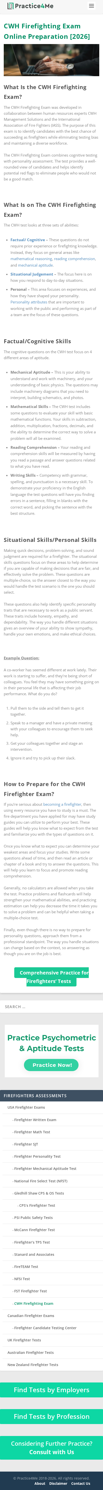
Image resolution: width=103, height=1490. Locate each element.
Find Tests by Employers (52, 1389)
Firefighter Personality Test (37, 1156)
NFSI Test (22, 1278)
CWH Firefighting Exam (33, 1303)
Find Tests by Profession (52, 1416)
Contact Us (80, 1483)
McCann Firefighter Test (34, 1229)
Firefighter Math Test (32, 1132)
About (39, 1483)
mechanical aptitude (35, 265)
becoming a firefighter (62, 804)
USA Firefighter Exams (26, 1107)
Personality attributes (28, 301)
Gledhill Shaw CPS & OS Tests (39, 1193)
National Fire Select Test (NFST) (40, 1181)
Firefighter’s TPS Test (32, 1242)
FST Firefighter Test (30, 1291)
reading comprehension (74, 258)
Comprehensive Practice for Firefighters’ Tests (54, 976)
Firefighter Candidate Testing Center (45, 1327)
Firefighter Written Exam (35, 1119)
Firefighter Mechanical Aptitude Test (45, 1168)
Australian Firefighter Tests (31, 1352)
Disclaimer (58, 1483)
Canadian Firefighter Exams (31, 1315)
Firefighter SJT (26, 1144)
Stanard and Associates (34, 1254)
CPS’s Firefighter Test (37, 1205)
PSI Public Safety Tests (33, 1217)
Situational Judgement (31, 274)
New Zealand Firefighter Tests (33, 1364)
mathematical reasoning (31, 258)
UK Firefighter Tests (24, 1340)
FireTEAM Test (26, 1266)
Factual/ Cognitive (27, 239)
